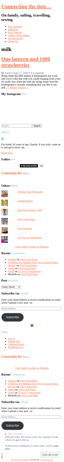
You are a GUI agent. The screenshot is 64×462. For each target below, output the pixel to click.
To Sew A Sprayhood (29, 271)
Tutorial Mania (25, 201)
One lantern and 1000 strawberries (25, 62)
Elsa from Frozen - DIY (30, 210)
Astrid (7, 72)
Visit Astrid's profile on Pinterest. (32, 246)
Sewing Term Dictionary (30, 191)
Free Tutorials (15, 32)
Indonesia (13, 29)
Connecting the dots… (26, 6)
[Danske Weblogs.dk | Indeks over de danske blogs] (32, 326)
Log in (11, 338)
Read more (7, 153)
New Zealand (15, 26)
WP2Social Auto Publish (20, 460)
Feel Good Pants (26, 219)
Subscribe (12, 317)
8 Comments (37, 72)
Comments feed (16, 344)
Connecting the (16, 173)
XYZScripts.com (47, 460)
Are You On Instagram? (30, 237)
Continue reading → (18, 87)
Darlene (12, 259)
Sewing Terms (15, 38)
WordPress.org (15, 347)
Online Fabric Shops (18, 35)
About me (13, 41)
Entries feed (14, 341)
